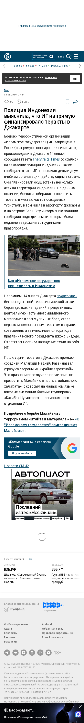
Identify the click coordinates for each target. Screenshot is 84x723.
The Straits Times (46, 159)
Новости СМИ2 (16, 465)
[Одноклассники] (32, 653)
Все (30, 558)
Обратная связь (52, 628)
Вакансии (10, 641)
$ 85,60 (18, 66)
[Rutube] (40, 653)
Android (47, 624)
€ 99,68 (30, 66)
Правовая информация (57, 633)
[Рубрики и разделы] (76, 56)
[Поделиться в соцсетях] (75, 101)
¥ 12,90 (43, 66)
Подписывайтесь (22, 453)
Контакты (10, 633)
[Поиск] (69, 56)
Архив (8, 628)
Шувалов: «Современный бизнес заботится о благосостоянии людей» (25, 578)
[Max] (48, 653)
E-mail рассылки (52, 637)
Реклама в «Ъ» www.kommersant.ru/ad (42, 26)
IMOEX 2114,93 (59, 66)
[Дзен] (24, 653)
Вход (61, 56)
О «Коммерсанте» (16, 624)
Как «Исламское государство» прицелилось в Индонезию (34, 283)
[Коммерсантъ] (7, 56)
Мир (6, 90)
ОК (75, 79)
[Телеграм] (7, 653)
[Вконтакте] (15, 653)
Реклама (9, 637)
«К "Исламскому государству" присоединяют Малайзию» (41, 425)
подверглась (67, 295)
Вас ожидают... (21, 710)
